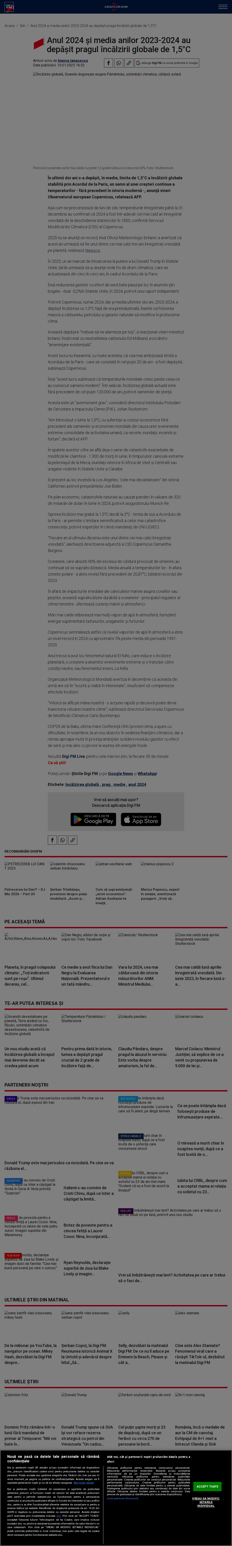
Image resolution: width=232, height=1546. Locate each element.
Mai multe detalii (84, 1482)
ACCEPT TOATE (207, 1486)
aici (58, 1515)
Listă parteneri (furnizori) (122, 1498)
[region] (116, 1498)
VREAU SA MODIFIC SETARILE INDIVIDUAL (206, 1502)
